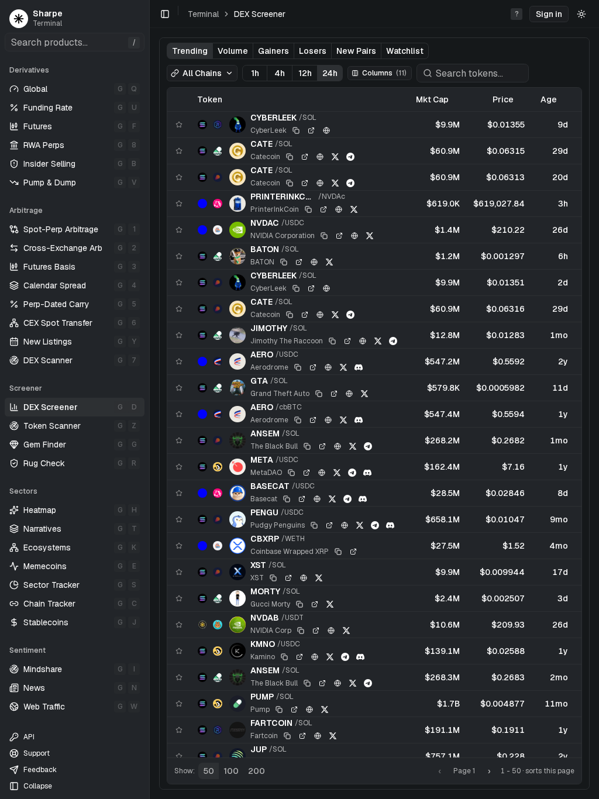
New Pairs (356, 51)
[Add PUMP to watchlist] (179, 704)
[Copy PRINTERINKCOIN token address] (308, 209)
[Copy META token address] (291, 473)
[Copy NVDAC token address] (324, 236)
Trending (190, 51)
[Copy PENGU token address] (314, 525)
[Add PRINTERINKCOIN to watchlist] (179, 204)
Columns (384, 73)
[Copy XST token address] (273, 578)
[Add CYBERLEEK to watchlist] (179, 125)
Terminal (203, 14)
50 (208, 771)
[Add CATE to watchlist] (179, 151)
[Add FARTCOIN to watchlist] (179, 730)
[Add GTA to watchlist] (179, 388)
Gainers (273, 51)
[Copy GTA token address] (319, 394)
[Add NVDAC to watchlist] (179, 230)
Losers (312, 51)
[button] (549, 14)
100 (231, 771)
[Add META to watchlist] (179, 467)
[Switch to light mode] (581, 14)
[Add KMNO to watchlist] (179, 651)
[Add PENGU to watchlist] (179, 519)
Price (503, 99)
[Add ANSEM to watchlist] (179, 440)
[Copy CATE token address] (290, 157)
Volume (233, 51)
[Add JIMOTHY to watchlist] (179, 335)
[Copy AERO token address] (298, 367)
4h (279, 73)
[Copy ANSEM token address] (307, 446)
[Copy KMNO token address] (284, 657)
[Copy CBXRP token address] (338, 552)
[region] (374, 422)
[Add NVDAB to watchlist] (179, 625)
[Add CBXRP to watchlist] (179, 546)
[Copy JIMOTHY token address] (332, 341)
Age (549, 99)
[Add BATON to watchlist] (179, 256)
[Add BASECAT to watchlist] (179, 493)
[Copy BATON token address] (284, 262)
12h (305, 73)
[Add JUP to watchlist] (179, 756)
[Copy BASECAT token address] (287, 499)
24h (330, 73)
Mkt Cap (432, 99)
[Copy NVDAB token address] (301, 631)
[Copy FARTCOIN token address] (287, 736)
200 (256, 771)
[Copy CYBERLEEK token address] (296, 130)
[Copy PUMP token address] (279, 709)
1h (255, 73)
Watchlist (405, 51)
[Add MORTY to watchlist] (179, 598)
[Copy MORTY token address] (299, 604)
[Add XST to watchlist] (179, 572)
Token (209, 99)
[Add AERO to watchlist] (179, 361)
